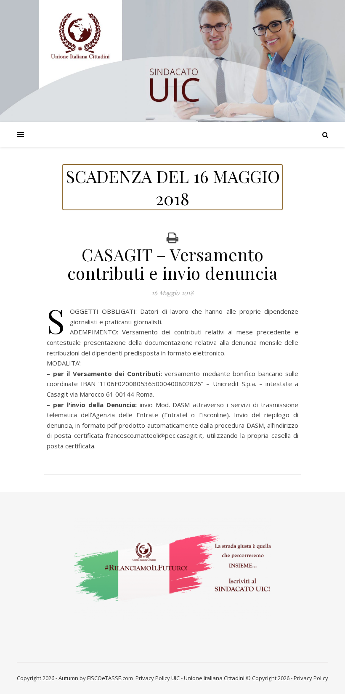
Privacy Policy (152, 678)
